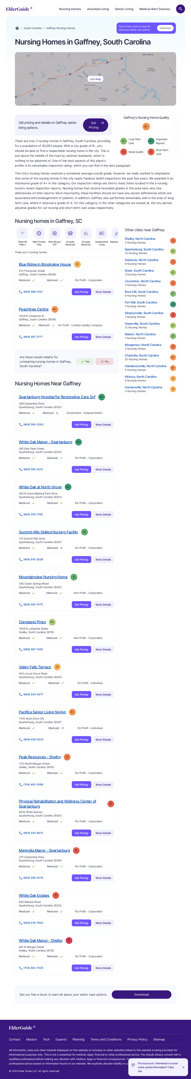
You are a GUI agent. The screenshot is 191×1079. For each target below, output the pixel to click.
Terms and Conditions (105, 1039)
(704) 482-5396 (33, 784)
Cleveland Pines (32, 622)
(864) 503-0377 (33, 694)
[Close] (183, 1067)
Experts (61, 1039)
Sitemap (159, 1039)
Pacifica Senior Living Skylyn (42, 712)
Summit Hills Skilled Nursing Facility (48, 532)
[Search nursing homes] (180, 8)
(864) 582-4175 (33, 604)
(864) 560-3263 (33, 424)
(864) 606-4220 (33, 739)
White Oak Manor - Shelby (41, 940)
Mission (31, 1039)
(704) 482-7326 (33, 967)
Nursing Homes (70, 9)
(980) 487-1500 (33, 649)
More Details (103, 291)
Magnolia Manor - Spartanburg (44, 850)
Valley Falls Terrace (35, 667)
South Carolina (33, 28)
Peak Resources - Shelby (40, 757)
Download (165, 28)
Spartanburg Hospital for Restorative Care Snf (57, 396)
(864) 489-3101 (33, 291)
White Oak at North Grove (40, 487)
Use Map (95, 79)
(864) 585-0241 (33, 469)
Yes (87, 361)
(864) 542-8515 (33, 832)
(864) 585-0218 (33, 877)
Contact (14, 1039)
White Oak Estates (34, 895)
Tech (46, 1039)
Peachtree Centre (33, 309)
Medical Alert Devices (154, 9)
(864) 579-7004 (33, 922)
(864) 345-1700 (33, 514)
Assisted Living (98, 9)
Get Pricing (93, 125)
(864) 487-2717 (33, 336)
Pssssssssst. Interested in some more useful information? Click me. (158, 1067)
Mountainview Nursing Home (43, 576)
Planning (78, 1039)
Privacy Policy (137, 1039)
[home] (19, 9)
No (107, 361)
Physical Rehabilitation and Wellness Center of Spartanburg (57, 804)
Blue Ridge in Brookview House (45, 264)
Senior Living (124, 9)
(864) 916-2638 (33, 559)
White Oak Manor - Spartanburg (45, 442)
